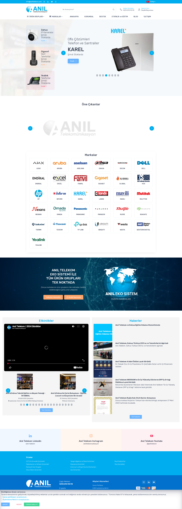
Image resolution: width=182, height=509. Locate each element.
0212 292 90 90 (66, 484)
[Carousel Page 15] (63, 405)
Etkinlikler (46, 320)
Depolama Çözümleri (77, 464)
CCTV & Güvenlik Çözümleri (35, 461)
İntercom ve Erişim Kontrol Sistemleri (83, 467)
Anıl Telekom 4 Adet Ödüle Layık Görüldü (133, 362)
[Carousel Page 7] (115, 75)
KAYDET (5, 504)
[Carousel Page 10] (48, 405)
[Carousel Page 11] (51, 405)
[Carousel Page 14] (60, 405)
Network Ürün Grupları (33, 467)
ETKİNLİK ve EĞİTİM (120, 17)
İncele (72, 59)
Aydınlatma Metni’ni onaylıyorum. (16, 500)
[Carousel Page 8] (118, 75)
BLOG (136, 17)
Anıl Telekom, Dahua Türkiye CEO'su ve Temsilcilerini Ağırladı (141, 343)
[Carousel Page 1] (97, 75)
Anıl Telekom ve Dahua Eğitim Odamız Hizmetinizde (137, 325)
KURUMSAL (89, 17)
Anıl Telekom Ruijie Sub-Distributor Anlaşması (135, 398)
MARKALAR (56, 17)
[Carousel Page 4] (106, 75)
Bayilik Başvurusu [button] (74, 297)
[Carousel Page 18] (71, 405)
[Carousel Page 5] (33, 405)
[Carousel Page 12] (54, 405)
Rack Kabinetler (120, 461)
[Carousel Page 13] (57, 405)
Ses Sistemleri (75, 470)
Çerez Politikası (98, 485)
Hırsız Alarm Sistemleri (33, 470)
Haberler (136, 320)
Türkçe (152, 2)
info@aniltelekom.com (34, 2)
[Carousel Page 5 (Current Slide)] (109, 75)
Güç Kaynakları (120, 464)
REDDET (19, 504)
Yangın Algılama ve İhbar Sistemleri (82, 461)
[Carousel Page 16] (66, 405)
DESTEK (102, 17)
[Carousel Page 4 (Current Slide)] (30, 405)
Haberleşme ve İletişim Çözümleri (37, 464)
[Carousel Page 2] (100, 75)
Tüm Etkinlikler (46, 410)
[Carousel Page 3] (103, 75)
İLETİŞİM (147, 17)
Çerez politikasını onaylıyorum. (15, 497)
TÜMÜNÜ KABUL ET (32, 504)
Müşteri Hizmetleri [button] (53, 297)
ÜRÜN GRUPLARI (36, 17)
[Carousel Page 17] (69, 405)
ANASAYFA (74, 17)
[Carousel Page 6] (112, 75)
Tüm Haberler (135, 417)
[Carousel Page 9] (45, 405)
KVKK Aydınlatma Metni (100, 488)
